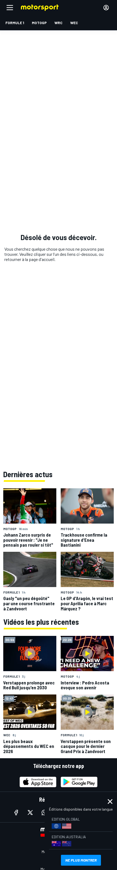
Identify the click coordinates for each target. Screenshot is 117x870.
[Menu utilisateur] (106, 7)
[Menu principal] (9, 7)
